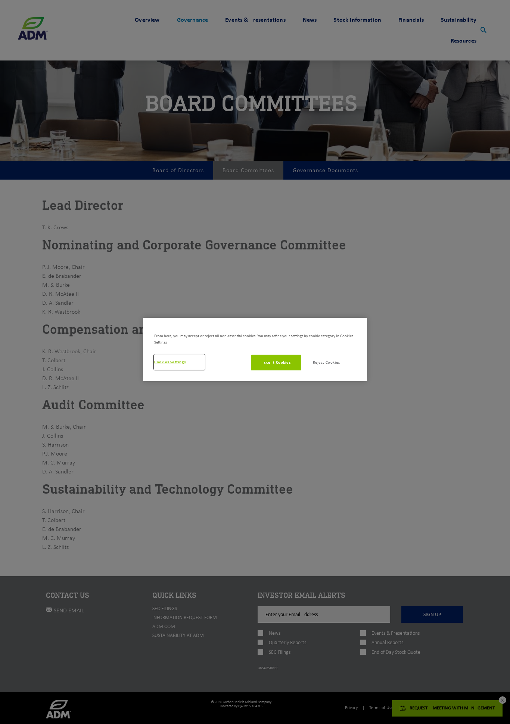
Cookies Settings (170, 361)
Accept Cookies (276, 362)
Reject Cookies (326, 362)
